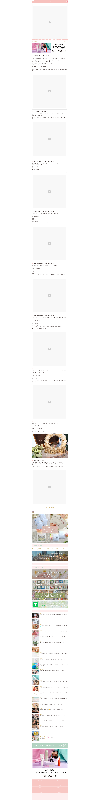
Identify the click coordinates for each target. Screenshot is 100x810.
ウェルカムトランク (44, 548)
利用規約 (40, 785)
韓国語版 (59, 792)
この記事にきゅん (50, 507)
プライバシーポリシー (59, 785)
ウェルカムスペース (36, 548)
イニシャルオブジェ (60, 548)
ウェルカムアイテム (52, 548)
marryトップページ (41, 780)
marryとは (59, 780)
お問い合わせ (59, 787)
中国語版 (40, 792)
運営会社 (40, 787)
